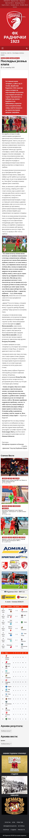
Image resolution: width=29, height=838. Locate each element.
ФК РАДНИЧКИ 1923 (15, 37)
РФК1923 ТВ (7, 1)
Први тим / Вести (9, 3)
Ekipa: (6, 653)
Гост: (22, 606)
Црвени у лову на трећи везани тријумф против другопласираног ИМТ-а (13, 540)
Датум (3, 606)
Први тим (17, 58)
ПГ (25, 653)
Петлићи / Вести (24, 5)
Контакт (15, 7)
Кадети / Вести (6, 5)
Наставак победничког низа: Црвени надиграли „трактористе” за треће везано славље (14, 511)
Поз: (3, 653)
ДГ (22, 653)
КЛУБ (13, 822)
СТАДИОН (13, 829)
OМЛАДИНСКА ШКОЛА (10, 826)
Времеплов (22, 1)
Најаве (11, 58)
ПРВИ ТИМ (20, 822)
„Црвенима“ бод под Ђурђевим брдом (14, 447)
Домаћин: (9, 606)
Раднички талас (15, 1)
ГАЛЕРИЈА (6, 829)
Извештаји (17, 506)
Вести (7, 58)
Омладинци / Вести (20, 3)
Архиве (3, 740)
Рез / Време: (16, 606)
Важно (2, 58)
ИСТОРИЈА (21, 826)
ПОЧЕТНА (7, 822)
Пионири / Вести (15, 5)
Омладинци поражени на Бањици (13, 443)
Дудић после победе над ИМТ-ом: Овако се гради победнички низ (14, 481)
